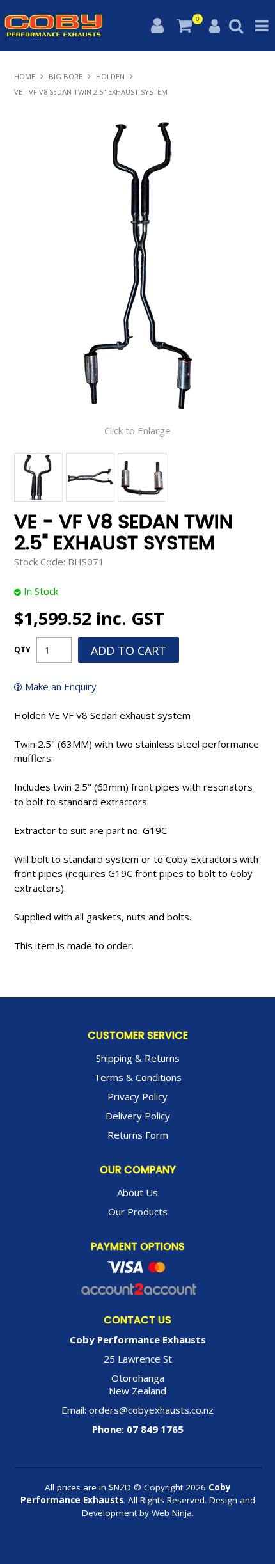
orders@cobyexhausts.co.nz (151, 1409)
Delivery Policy (138, 1115)
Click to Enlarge (137, 430)
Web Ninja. (173, 1513)
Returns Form (137, 1134)
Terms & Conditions (138, 1077)
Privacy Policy (137, 1096)
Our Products (138, 1211)
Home (24, 76)
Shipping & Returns (138, 1058)
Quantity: (22, 650)
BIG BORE (65, 76)
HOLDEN (110, 76)
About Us (137, 1192)
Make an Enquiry (61, 687)
